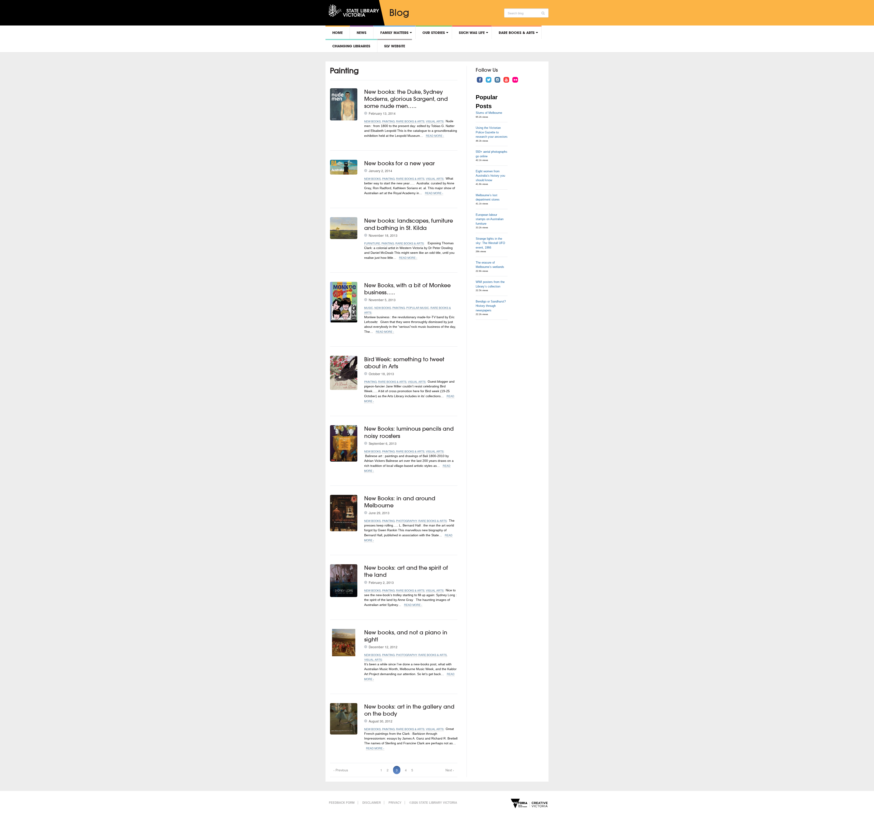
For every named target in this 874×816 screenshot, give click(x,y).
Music (368, 308)
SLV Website (394, 46)
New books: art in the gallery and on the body (409, 710)
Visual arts (435, 121)
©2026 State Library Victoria (433, 802)
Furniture (372, 243)
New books (372, 121)
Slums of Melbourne (489, 112)
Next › (449, 770)
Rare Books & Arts (517, 32)
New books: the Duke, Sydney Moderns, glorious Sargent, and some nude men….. (406, 98)
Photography (406, 521)
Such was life (472, 32)
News (361, 32)
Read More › (435, 135)
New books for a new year (399, 163)
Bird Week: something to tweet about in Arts (404, 363)
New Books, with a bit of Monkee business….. (407, 289)
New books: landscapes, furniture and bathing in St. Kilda (408, 224)
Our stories (433, 32)
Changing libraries (351, 46)
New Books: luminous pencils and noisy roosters (409, 432)
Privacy (395, 802)
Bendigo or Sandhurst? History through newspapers (491, 306)
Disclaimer (371, 802)
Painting (388, 121)
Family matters (394, 32)
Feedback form (342, 802)
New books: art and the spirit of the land (406, 571)
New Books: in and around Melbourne (399, 502)
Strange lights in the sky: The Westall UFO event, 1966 (490, 243)
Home (337, 32)
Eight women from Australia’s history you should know (490, 176)
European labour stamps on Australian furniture (489, 219)
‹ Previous (340, 770)
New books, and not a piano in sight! (405, 636)
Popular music (417, 308)
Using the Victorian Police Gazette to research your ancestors (492, 132)
